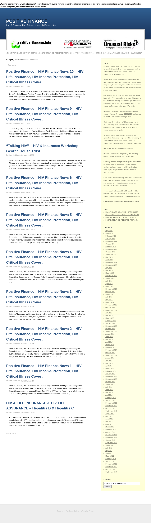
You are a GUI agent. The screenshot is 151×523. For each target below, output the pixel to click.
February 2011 (110, 459)
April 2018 (109, 284)
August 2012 (109, 413)
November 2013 (111, 379)
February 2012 (110, 429)
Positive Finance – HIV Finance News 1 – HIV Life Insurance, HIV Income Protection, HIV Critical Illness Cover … (44, 371)
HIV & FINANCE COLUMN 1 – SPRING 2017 (90, 53)
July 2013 (108, 387)
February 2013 (110, 398)
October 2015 (110, 329)
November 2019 (111, 265)
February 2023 (110, 246)
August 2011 (109, 445)
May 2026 (109, 231)
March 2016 (109, 318)
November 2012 (111, 405)
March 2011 (109, 456)
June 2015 (109, 337)
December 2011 (111, 435)
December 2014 (111, 350)
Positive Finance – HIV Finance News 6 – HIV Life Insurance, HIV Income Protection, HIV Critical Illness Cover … (44, 183)
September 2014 (111, 355)
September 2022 (111, 254)
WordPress (69, 511)
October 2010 (110, 469)
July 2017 (108, 297)
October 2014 (110, 352)
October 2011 (110, 440)
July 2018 (108, 281)
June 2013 (109, 390)
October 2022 (110, 252)
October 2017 (110, 292)
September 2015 (111, 331)
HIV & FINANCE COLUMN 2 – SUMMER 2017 (125, 53)
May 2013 (109, 392)
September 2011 (111, 443)
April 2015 (109, 342)
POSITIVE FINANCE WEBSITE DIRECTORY (55, 53)
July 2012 (108, 416)
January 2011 (110, 461)
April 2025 (109, 233)
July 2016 (108, 313)
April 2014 (109, 366)
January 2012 (110, 432)
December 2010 (111, 464)
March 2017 (109, 302)
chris (10, 86)
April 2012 (109, 424)
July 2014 (108, 360)
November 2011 (111, 437)
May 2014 (109, 363)
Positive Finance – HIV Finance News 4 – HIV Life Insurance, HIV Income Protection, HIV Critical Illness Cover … (44, 257)
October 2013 (110, 382)
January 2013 (110, 400)
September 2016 (111, 310)
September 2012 (111, 411)
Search (107, 479)
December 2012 (111, 403)
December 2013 (111, 376)
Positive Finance (26, 21)
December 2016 (111, 305)
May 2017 (109, 299)
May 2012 (109, 421)
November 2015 (111, 326)
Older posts (11, 65)
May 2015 (109, 339)
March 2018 (109, 286)
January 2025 (110, 238)
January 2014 (110, 374)
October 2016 (110, 307)
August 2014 (109, 358)
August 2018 (109, 278)
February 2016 (110, 321)
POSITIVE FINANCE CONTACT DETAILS (22, 53)
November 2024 (111, 241)
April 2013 (109, 395)
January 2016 (110, 323)
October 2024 (110, 244)
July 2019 (108, 268)
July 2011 (108, 448)
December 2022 (111, 249)
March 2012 (109, 427)
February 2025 (110, 236)
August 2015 (109, 334)
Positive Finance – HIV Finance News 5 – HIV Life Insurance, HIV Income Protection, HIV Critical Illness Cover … (44, 220)
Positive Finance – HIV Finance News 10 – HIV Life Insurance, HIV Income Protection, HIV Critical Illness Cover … (44, 77)
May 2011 (108, 451)
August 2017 (109, 294)
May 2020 (109, 257)
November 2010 (111, 466)
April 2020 (109, 260)
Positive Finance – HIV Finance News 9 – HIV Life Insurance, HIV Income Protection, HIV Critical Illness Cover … (44, 114)
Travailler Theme (87, 511)
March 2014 (109, 368)
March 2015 (109, 345)
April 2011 (108, 453)
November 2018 (111, 276)
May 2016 (109, 315)
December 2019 (111, 262)
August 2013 (109, 384)
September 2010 (111, 472)
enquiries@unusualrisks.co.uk (127, 201)
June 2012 (109, 419)
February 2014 (110, 371)
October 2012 (110, 408)
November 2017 (111, 289)
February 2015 (110, 347)
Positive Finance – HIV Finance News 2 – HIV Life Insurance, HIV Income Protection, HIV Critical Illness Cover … (44, 334)
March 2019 (109, 273)
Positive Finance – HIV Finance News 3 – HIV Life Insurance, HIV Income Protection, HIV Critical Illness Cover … (44, 297)
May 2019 (109, 270)
